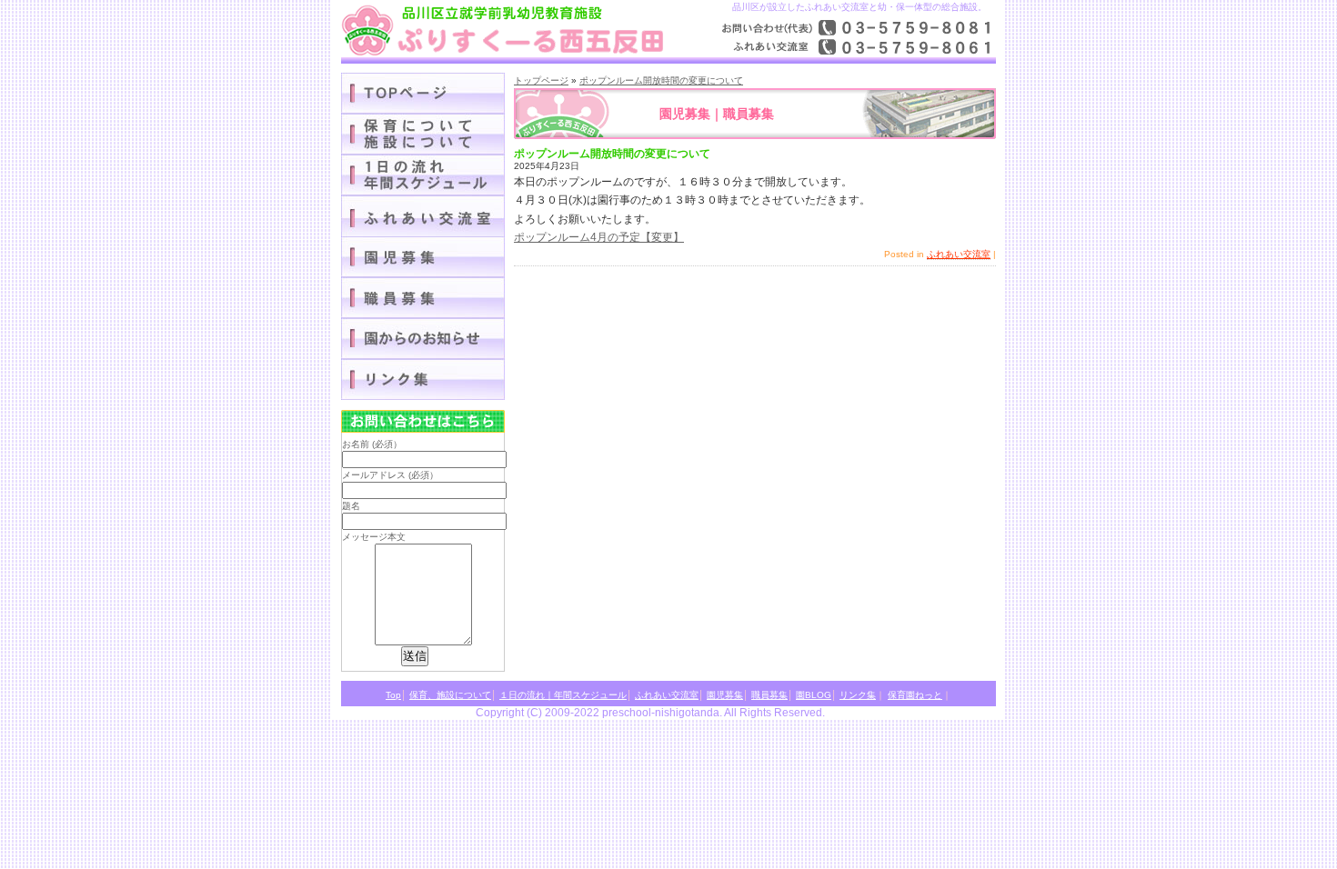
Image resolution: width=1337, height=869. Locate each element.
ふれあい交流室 (958, 254)
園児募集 (423, 256)
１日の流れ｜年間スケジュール (423, 175)
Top (393, 695)
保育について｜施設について (423, 134)
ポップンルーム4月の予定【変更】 (599, 237)
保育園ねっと (915, 695)
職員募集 (423, 297)
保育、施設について (450, 695)
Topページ (423, 93)
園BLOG (423, 338)
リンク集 (423, 379)
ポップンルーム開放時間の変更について (661, 80)
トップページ (541, 80)
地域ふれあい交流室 (423, 215)
